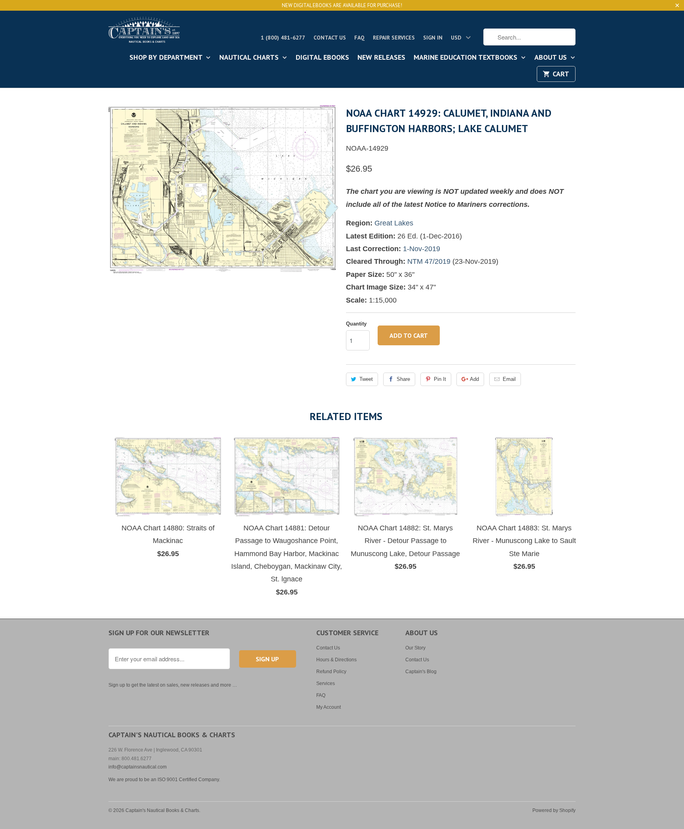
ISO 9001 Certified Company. (189, 779)
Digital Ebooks (322, 58)
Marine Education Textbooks (466, 58)
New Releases (381, 58)
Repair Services (394, 37)
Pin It (440, 379)
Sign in (433, 37)
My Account (328, 707)
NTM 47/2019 (428, 261)
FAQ (359, 37)
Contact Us (330, 37)
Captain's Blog (421, 671)
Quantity (356, 324)
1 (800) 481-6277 (283, 37)
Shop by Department (166, 58)
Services (325, 683)
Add (474, 379)
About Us (551, 58)
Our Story (415, 648)
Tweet (366, 379)
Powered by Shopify (554, 810)
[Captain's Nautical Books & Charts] (144, 32)
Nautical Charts (250, 58)
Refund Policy (331, 671)
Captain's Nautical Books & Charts (162, 810)
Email (509, 379)
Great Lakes (393, 223)
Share (403, 379)
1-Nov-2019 (421, 249)
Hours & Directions (336, 659)
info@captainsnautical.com (137, 767)
